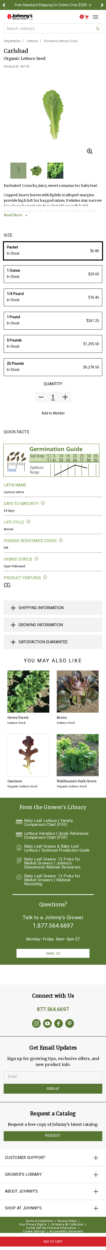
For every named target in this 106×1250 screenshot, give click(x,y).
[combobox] (53, 28)
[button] (4, 5)
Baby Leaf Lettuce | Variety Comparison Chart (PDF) (48, 823)
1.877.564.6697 (53, 925)
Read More (13, 215)
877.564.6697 (53, 1009)
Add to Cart (53, 1241)
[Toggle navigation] (94, 17)
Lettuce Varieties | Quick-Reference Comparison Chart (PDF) (56, 836)
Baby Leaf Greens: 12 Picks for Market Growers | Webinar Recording (52, 880)
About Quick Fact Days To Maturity (43, 503)
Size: (8, 235)
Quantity (53, 384)
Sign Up (53, 1089)
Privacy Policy (67, 1221)
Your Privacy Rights (32, 1224)
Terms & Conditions (39, 1221)
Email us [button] (53, 953)
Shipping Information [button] (41, 607)
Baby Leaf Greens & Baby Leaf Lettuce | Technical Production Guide (57, 848)
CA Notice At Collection (67, 1224)
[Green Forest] (28, 692)
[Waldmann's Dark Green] (78, 755)
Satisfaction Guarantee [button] (43, 642)
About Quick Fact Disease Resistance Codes (61, 540)
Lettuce (32, 41)
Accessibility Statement (66, 1231)
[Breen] (78, 692)
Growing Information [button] (40, 625)
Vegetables (12, 41)
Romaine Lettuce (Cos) (61, 41)
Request (53, 1135)
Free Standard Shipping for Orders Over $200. (51, 5)
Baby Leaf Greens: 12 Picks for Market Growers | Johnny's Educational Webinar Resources (52, 863)
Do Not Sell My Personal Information (51, 1228)
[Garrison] (28, 755)
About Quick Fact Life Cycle (28, 522)
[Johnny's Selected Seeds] (20, 17)
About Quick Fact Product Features (45, 577)
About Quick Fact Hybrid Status (37, 559)
